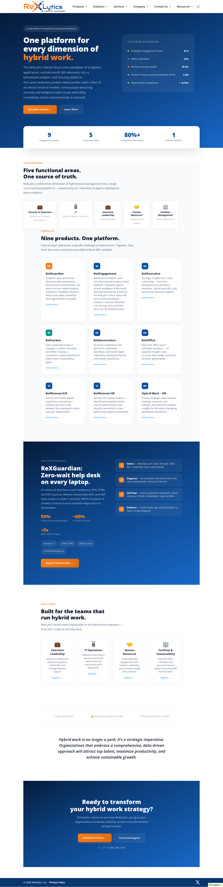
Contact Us (161, 6)
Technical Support (129, 837)
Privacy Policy (57, 882)
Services (119, 6)
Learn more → (53, 304)
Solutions (99, 6)
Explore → (57, 677)
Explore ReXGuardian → (60, 563)
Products (78, 6)
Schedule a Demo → (40, 109)
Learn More (71, 109)
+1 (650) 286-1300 (115, 847)
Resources (183, 6)
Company (139, 6)
